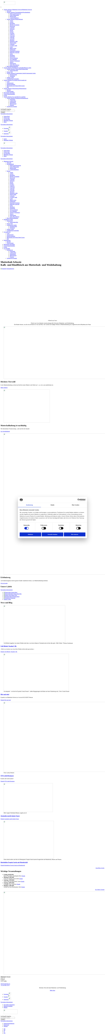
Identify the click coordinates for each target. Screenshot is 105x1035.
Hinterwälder (13, 42)
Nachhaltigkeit (26, 12)
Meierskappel (13, 103)
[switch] (44, 528)
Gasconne (12, 36)
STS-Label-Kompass (7, 776)
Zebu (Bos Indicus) (14, 65)
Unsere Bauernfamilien (9, 94)
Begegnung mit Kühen (9, 92)
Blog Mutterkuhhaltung (12, 66)
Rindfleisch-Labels (26, 67)
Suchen (3, 112)
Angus (11, 20)
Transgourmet (10, 83)
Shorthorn (12, 55)
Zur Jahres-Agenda (99, 889)
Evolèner (12, 33)
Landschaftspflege (14, 18)
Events (5, 95)
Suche (5, 139)
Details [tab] (52, 505)
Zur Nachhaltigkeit (5, 431)
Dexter (11, 30)
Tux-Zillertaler (13, 59)
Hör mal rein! (5, 694)
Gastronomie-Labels (31, 73)
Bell (8, 87)
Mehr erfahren (4, 387)
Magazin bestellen (8, 1006)
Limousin (12, 44)
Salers (11, 54)
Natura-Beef (25, 69)
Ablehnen (30, 534)
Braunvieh (12, 26)
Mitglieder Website (8, 120)
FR (4, 1030)
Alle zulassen (74, 534)
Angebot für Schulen (12, 106)
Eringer (11, 31)
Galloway (12, 34)
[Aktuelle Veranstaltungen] (7, 268)
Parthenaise (12, 49)
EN (4, 1033)
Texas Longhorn (14, 58)
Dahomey (12, 29)
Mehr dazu (52, 990)
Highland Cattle (14, 41)
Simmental (12, 56)
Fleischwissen (10, 91)
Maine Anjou (13, 48)
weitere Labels (10, 77)
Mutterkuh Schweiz (27, 9)
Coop (8, 81)
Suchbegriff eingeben (6, 109)
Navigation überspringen (7, 113)
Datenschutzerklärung (9, 1023)
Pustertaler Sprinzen (15, 51)
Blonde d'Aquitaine (14, 24)
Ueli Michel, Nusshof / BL (9, 646)
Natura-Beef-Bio (14, 70)
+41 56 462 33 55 (5, 985)
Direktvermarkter (11, 84)
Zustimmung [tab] (29, 505)
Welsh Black (13, 63)
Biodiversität (13, 16)
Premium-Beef (13, 74)
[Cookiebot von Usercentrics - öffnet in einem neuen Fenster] (78, 500)
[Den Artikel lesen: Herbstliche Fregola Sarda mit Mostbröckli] (29, 858)
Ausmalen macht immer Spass (10, 816)
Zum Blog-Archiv (100, 868)
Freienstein (12, 99)
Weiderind (12, 76)
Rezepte (9, 90)
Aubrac (11, 22)
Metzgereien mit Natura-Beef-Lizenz (16, 85)
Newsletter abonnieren (9, 1004)
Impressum (6, 1025)
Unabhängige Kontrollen (13, 78)
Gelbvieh (12, 37)
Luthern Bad (13, 101)
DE (4, 1029)
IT (4, 1031)
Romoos (12, 105)
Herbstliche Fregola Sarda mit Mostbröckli (14, 862)
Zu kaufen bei (23, 80)
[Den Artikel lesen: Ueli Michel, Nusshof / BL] (34, 641)
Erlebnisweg (25, 98)
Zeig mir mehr (4, 583)
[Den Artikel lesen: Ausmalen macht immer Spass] (28, 811)
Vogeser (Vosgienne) (15, 60)
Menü (5, 122)
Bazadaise (12, 23)
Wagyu (11, 62)
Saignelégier (13, 102)
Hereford (12, 40)
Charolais (12, 27)
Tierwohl (9, 11)
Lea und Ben (22, 96)
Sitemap (6, 1026)
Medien (5, 1007)
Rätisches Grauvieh (14, 52)
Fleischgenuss (23, 88)
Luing (11, 47)
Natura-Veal (10, 72)
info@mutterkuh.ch (5, 983)
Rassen (21, 19)
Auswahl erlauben (52, 534)
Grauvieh (12, 38)
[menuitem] (10, 592)
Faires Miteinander (14, 15)
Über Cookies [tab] (75, 505)
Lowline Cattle (13, 45)
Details (9, 651)
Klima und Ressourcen (15, 13)
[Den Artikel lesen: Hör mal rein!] (36, 690)
